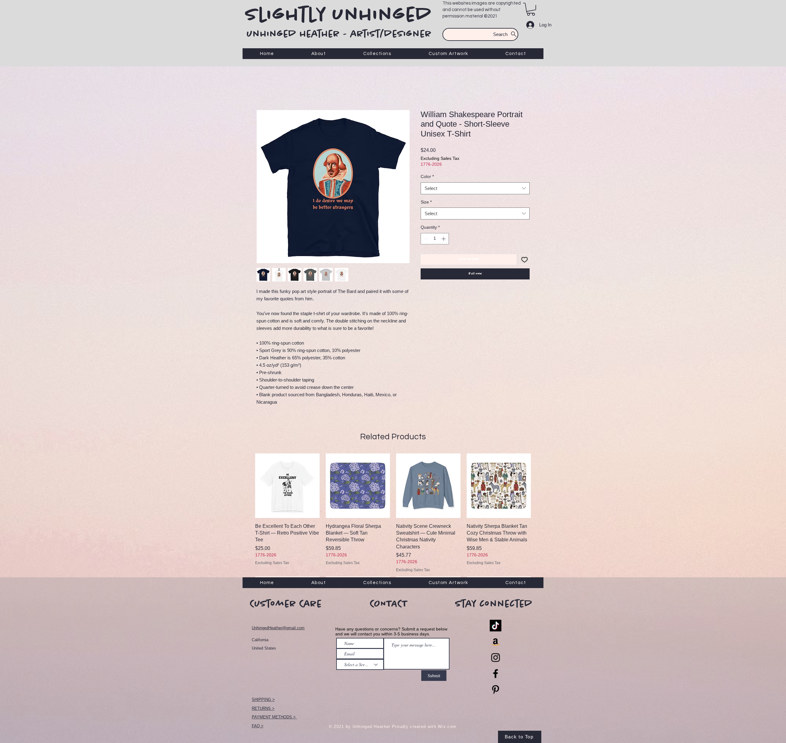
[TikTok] (495, 625)
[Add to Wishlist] (524, 259)
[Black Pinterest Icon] (495, 689)
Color (427, 176)
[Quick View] (287, 485)
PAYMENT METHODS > (274, 717)
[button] (531, 9)
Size (426, 202)
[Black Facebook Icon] (495, 673)
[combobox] (475, 188)
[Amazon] (495, 641)
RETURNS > (263, 708)
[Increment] (444, 238)
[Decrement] (425, 238)
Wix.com (447, 726)
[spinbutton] (434, 238)
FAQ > (257, 726)
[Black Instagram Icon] (495, 657)
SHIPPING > (263, 699)
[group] (393, 520)
